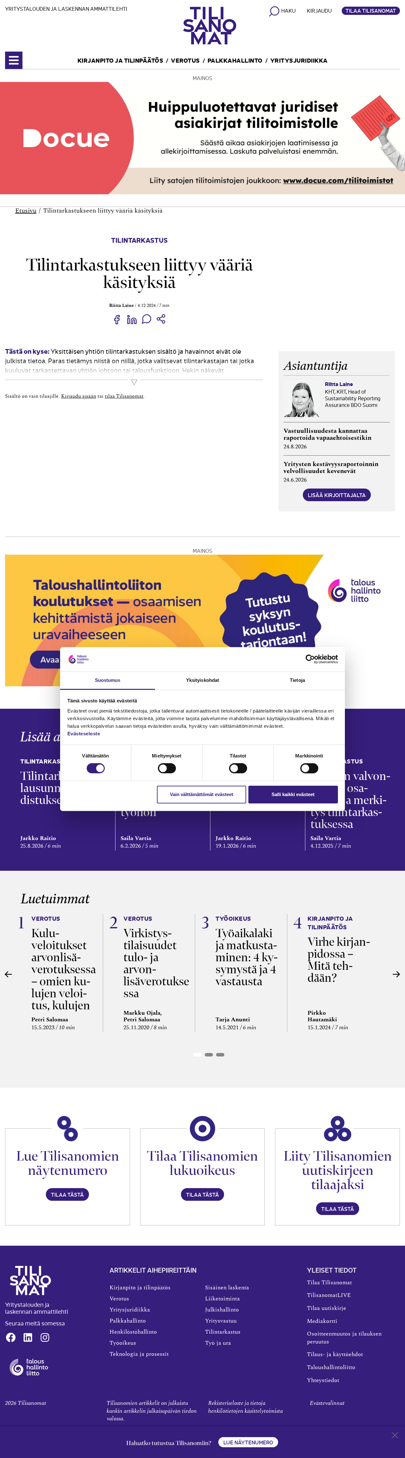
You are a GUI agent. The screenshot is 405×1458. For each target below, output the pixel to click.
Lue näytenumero (248, 1442)
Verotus (185, 60)
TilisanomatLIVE (329, 1295)
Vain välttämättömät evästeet (201, 794)
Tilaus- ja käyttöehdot (335, 1354)
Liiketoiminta (222, 1299)
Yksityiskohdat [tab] (202, 680)
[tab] (197, 1054)
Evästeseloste (83, 733)
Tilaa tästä (67, 1194)
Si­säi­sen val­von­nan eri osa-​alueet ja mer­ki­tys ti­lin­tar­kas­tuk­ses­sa (350, 800)
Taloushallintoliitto (331, 1367)
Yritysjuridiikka (299, 60)
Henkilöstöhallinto (133, 1332)
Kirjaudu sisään (78, 396)
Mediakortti (322, 1321)
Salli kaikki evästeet (293, 794)
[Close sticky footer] (395, 1436)
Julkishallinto (222, 1310)
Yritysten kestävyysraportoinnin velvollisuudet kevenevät (331, 467)
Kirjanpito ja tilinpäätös (121, 60)
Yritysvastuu (221, 1321)
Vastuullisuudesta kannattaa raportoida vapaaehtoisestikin (327, 434)
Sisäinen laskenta (227, 1288)
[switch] (167, 768)
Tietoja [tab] (297, 680)
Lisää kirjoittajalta (337, 495)
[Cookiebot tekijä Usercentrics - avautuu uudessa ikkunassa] (310, 659)
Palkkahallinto (235, 60)
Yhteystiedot (323, 1380)
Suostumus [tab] (108, 680)
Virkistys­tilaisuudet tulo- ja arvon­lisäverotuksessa (156, 963)
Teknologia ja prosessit (139, 1354)
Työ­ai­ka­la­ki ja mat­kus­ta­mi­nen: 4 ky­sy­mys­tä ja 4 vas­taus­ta (246, 957)
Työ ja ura (218, 1343)
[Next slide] (396, 974)
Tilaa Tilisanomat (371, 10)
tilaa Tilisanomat (124, 396)
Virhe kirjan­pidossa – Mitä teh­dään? (339, 960)
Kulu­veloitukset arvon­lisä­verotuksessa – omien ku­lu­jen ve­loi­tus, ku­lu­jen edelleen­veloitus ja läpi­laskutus (63, 987)
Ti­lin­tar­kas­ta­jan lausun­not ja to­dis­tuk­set (59, 788)
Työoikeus (122, 1343)
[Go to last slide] (8, 974)
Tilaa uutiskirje (326, 1308)
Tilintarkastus (139, 240)
